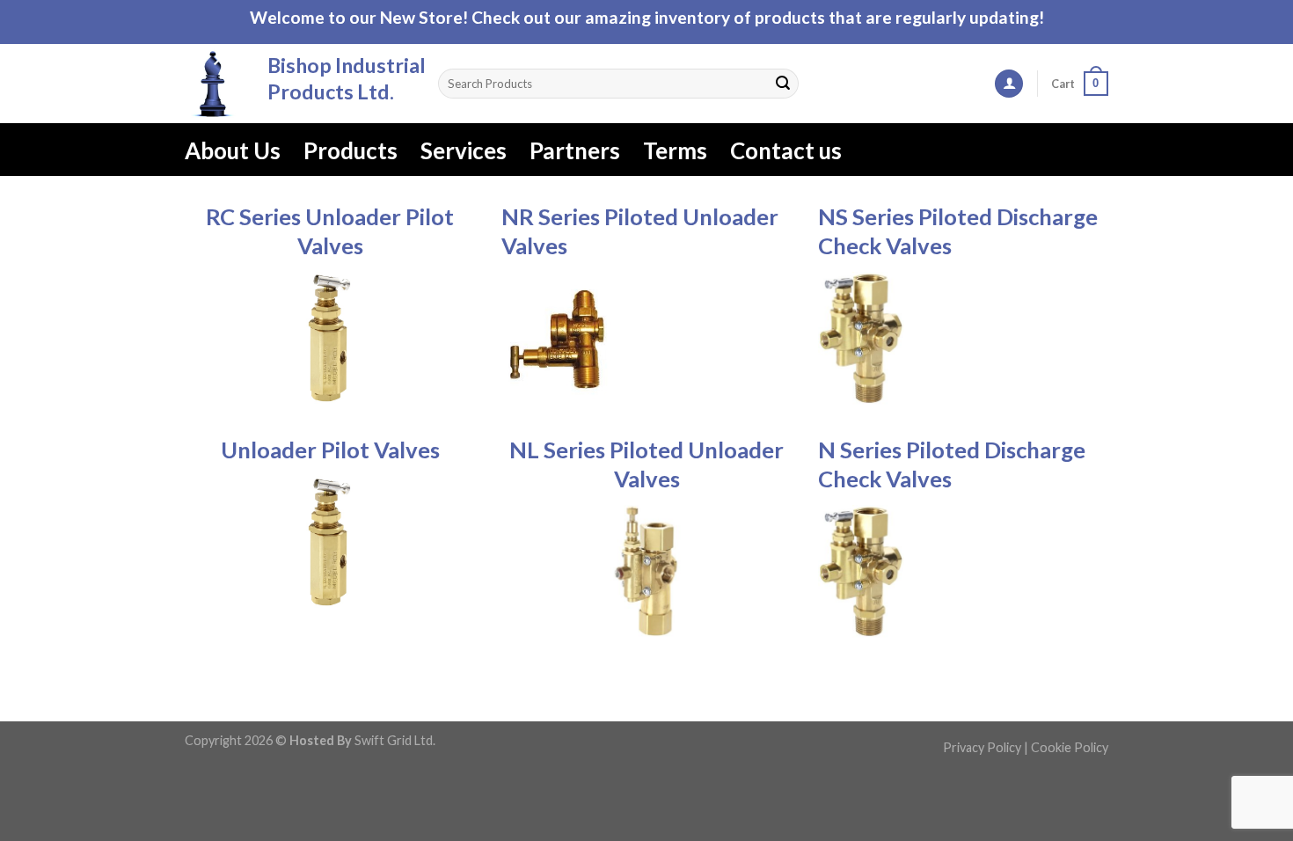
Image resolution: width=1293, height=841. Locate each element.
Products (350, 150)
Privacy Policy (982, 747)
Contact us (786, 150)
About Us (233, 150)
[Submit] (783, 84)
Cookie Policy (1069, 747)
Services (463, 150)
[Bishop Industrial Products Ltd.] (213, 83)
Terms (675, 150)
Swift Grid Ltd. (393, 740)
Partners (575, 150)
